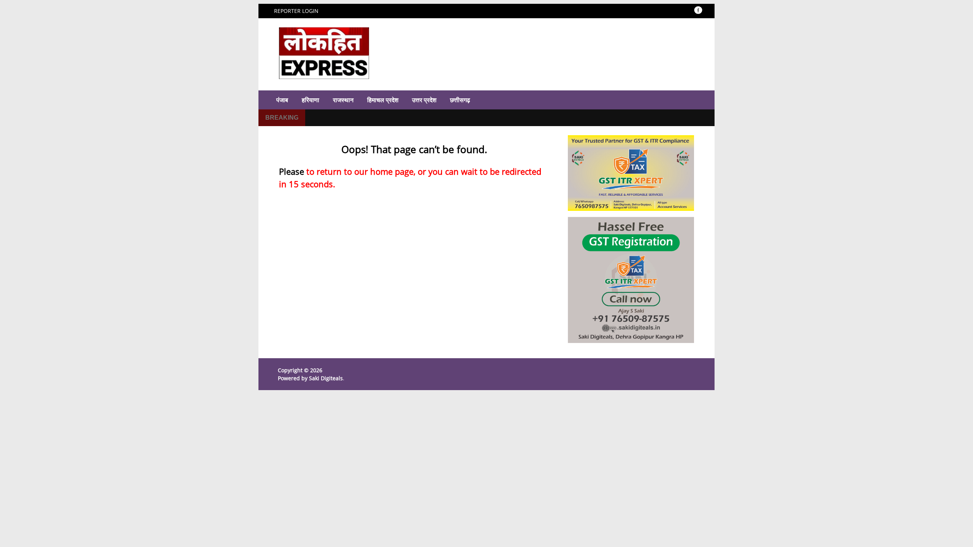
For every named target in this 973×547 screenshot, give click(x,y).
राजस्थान (343, 100)
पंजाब (282, 100)
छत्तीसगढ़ (460, 100)
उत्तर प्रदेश (424, 100)
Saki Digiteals (326, 378)
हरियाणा (310, 100)
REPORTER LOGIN (296, 10)
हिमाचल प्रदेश (382, 100)
